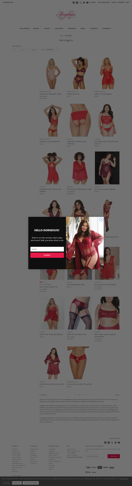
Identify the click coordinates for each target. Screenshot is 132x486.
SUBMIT (47, 255)
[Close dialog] (101, 219)
